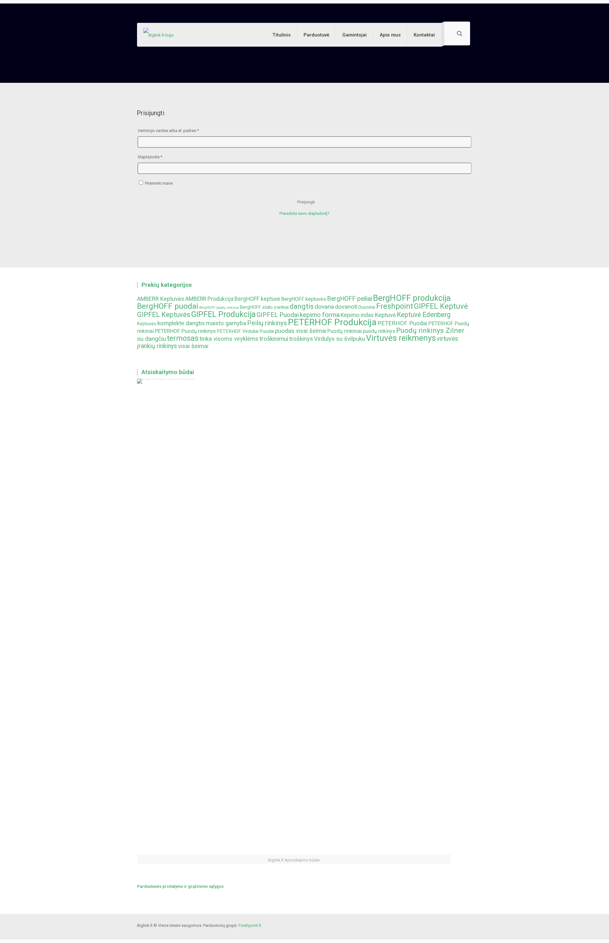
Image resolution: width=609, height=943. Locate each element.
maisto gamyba (226, 323)
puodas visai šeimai (300, 330)
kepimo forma (320, 315)
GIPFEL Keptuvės (163, 315)
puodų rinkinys (379, 331)
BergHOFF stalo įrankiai (264, 307)
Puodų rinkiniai (344, 331)
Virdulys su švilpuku (339, 338)
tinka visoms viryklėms (229, 338)
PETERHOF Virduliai (238, 331)
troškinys (301, 338)
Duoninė (366, 307)
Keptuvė (385, 315)
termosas (183, 338)
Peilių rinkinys (267, 323)
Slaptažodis (160, 156)
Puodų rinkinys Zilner (430, 330)
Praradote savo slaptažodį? (304, 213)
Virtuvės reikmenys (401, 338)
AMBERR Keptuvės (160, 298)
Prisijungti (306, 202)
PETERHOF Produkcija (332, 322)
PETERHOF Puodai (402, 323)
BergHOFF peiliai (349, 298)
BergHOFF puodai (167, 306)
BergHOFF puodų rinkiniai (219, 308)
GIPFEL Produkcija (223, 314)
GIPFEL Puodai (278, 315)
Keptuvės (146, 323)
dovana (324, 306)
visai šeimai (193, 346)
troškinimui (273, 338)
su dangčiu (151, 338)
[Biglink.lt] (158, 35)
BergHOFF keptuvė (257, 299)
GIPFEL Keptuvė (441, 306)
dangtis (302, 306)
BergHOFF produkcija (412, 298)
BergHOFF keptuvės (303, 299)
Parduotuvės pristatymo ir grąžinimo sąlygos (180, 886)
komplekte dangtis (181, 323)
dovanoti (346, 306)
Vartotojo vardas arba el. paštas (178, 130)
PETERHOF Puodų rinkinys (185, 331)
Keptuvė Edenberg (423, 315)
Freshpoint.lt (250, 925)
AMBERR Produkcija (209, 299)
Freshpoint (394, 306)
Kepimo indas (357, 315)
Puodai (266, 331)
